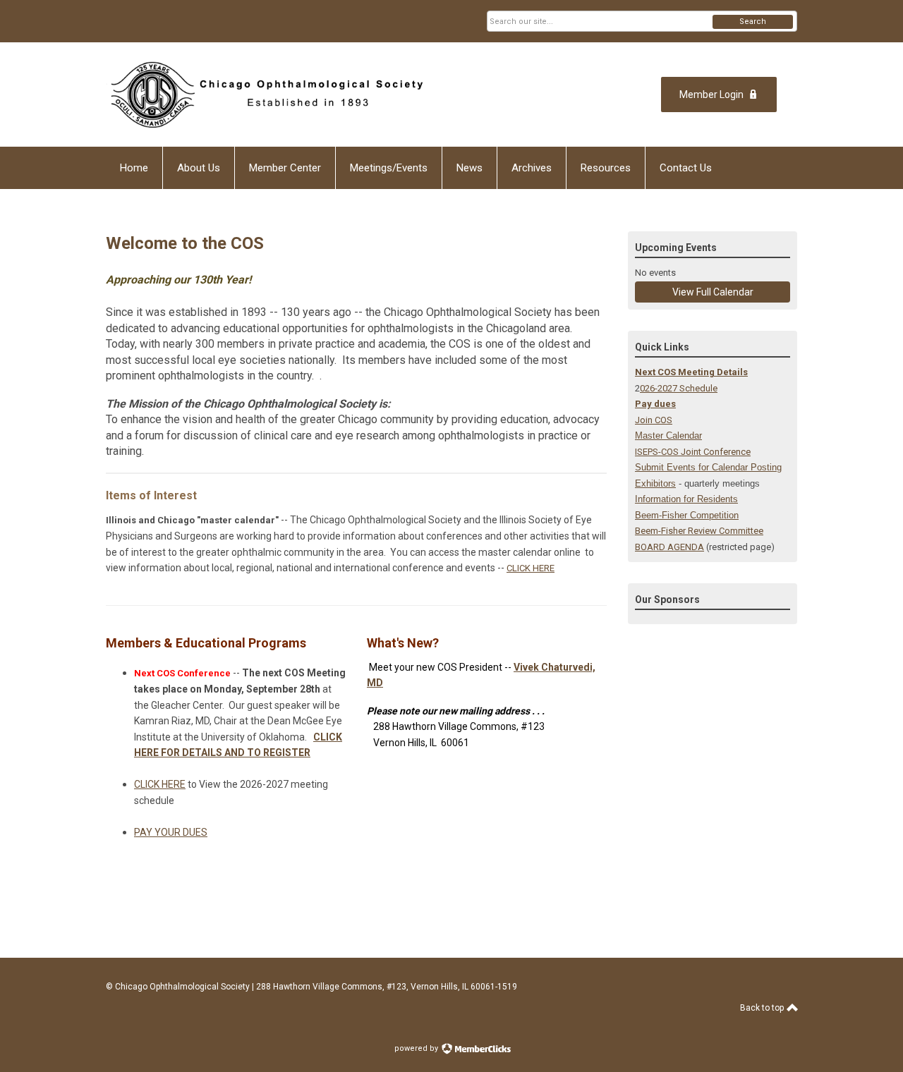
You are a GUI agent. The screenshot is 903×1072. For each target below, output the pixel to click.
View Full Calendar (712, 292)
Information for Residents (686, 499)
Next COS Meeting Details (691, 372)
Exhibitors (655, 483)
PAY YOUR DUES (170, 832)
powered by (417, 1048)
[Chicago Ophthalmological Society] (265, 94)
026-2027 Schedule (678, 388)
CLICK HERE (530, 568)
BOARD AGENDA (669, 547)
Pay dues (655, 403)
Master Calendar (668, 435)
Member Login (711, 94)
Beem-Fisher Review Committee (699, 530)
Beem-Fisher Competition (687, 515)
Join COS (653, 420)
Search (752, 21)
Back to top (763, 1008)
